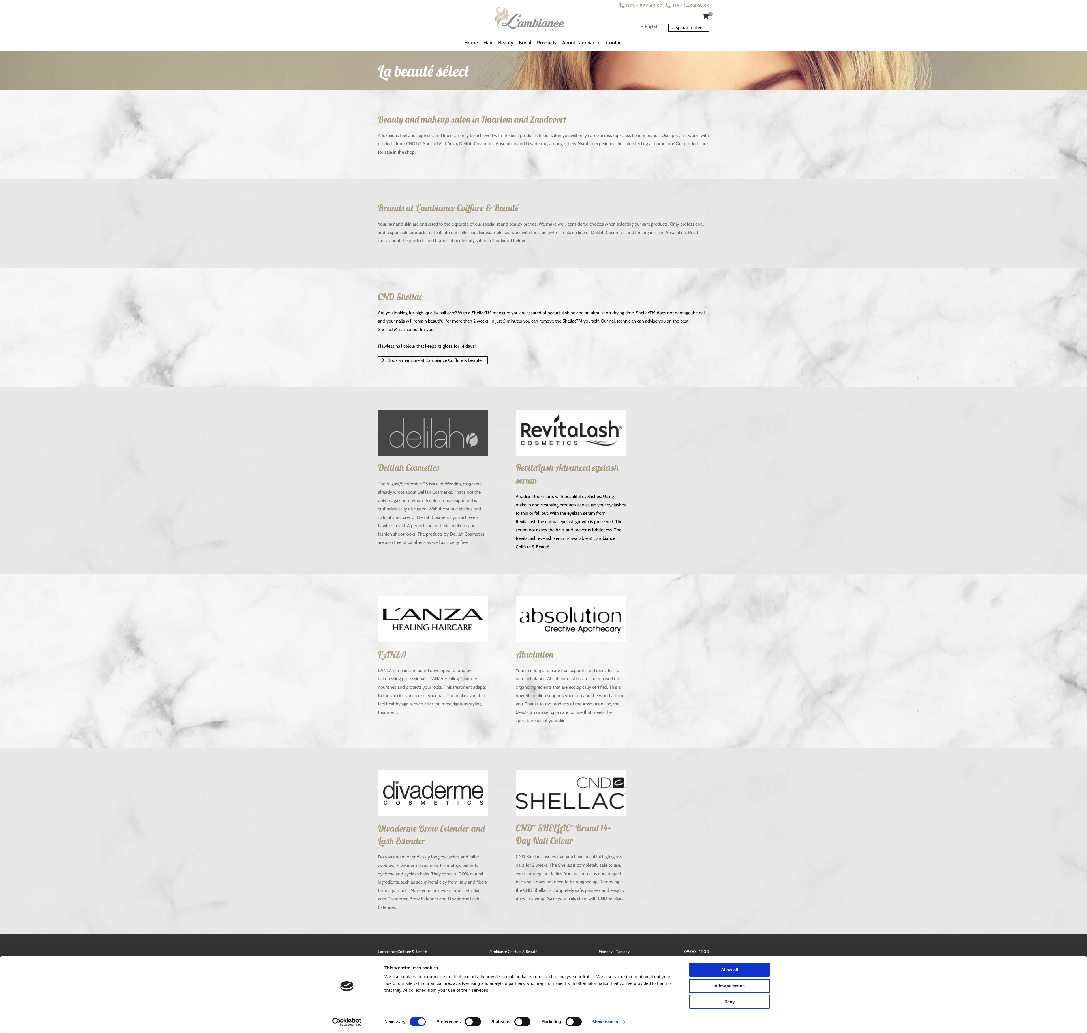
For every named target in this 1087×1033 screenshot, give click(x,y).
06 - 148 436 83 (687, 6)
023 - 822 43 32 (640, 6)
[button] (688, 28)
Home (471, 43)
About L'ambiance (581, 43)
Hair (488, 43)
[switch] (473, 1021)
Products (547, 43)
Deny (729, 1001)
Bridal (525, 43)
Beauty (505, 43)
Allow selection (729, 985)
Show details (605, 1021)
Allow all (729, 969)
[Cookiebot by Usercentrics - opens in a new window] (347, 1022)
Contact (614, 43)
